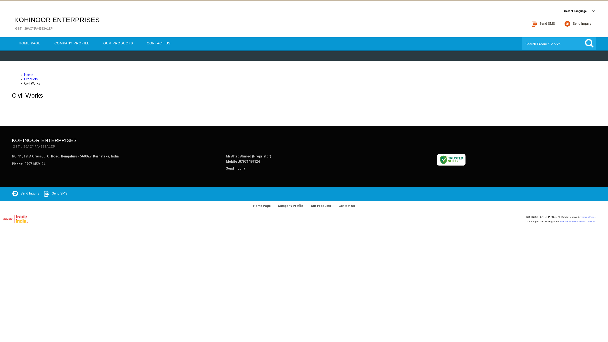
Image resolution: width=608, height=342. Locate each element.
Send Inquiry (236, 168)
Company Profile (72, 43)
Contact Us (159, 43)
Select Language (575, 11)
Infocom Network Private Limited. (577, 221)
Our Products (118, 43)
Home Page (30, 43)
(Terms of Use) (587, 217)
